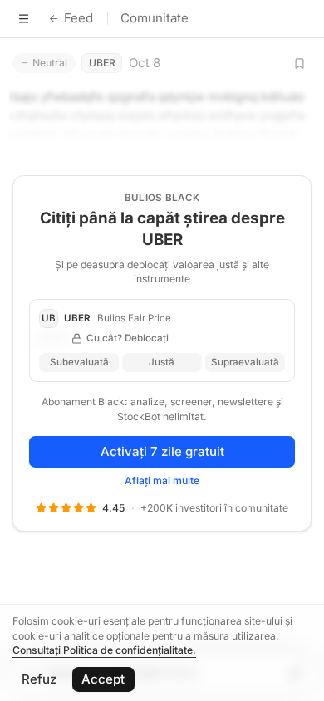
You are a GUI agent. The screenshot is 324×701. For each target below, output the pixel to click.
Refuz (39, 679)
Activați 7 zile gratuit (162, 451)
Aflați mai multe (162, 480)
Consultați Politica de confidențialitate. (104, 650)
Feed (78, 18)
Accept (103, 679)
